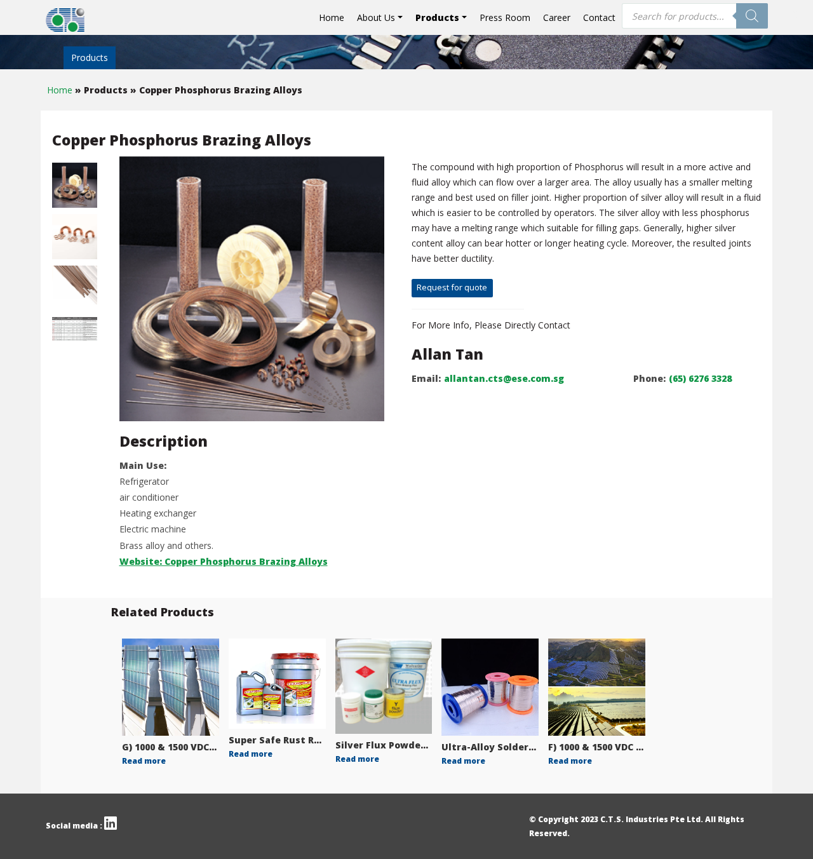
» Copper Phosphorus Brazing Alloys (216, 90)
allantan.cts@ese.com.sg (504, 378)
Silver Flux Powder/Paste (395, 745)
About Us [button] (376, 17)
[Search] (752, 16)
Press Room (505, 17)
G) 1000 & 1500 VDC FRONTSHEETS (200, 747)
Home (331, 17)
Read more (144, 760)
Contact (599, 17)
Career (556, 17)
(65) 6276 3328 (700, 378)
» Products (102, 90)
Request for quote (452, 287)
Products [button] (437, 17)
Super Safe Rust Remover (290, 740)
